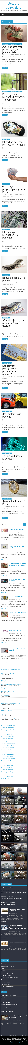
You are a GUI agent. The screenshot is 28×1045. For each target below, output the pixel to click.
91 (24, 803)
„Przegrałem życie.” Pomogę (12, 415)
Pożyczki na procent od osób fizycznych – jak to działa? (20, 855)
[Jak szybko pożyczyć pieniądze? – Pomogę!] (14, 121)
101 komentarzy (4, 559)
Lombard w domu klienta (16, 529)
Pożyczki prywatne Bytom (7, 776)
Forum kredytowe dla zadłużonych (9, 995)
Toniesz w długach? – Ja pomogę (13, 457)
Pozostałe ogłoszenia (7, 363)
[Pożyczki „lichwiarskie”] (7, 806)
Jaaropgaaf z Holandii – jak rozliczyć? (17, 649)
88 (12, 868)
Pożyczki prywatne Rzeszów (7, 765)
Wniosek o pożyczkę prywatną (8, 1006)
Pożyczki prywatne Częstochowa (8, 754)
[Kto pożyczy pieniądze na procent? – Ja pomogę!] (14, 345)
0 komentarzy (4, 541)
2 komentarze (4, 642)
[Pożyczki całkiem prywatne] (7, 871)
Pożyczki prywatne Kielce (7, 763)
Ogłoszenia (4, 378)
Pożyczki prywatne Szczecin (7, 738)
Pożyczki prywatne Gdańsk (7, 736)
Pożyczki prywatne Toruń (7, 760)
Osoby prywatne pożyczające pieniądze (17, 579)
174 (12, 822)
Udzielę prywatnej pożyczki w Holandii (10, 890)
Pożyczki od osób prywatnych (8, 148)
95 (11, 859)
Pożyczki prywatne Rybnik (16, 596)
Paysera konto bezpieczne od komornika (18, 1016)
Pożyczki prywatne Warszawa (8, 725)
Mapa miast (4, 1000)
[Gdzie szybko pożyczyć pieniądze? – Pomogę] (14, 166)
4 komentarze (4, 953)
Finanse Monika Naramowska (8, 691)
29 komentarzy (4, 938)
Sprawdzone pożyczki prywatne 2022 (7, 866)
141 (12, 803)
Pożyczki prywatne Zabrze (7, 769)
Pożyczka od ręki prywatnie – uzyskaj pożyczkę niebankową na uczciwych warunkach (8, 817)
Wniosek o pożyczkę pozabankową (9, 1004)
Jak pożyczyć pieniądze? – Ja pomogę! (10, 235)
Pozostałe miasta (5, 778)
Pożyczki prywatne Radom (7, 756)
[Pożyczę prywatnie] (20, 787)
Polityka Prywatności (6, 1002)
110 (12, 840)
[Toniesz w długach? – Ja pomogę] (14, 438)
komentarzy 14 (21, 506)
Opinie (2, 968)
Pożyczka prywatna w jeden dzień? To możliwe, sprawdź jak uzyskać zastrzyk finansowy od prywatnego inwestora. (7, 835)
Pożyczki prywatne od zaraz (8, 56)
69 (24, 850)
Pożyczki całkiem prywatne (6, 875)
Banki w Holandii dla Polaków (17, 942)
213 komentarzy (4, 575)
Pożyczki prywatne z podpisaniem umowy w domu (20, 847)
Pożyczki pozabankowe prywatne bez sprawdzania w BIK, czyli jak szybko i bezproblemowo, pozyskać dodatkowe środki (20, 871)
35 (24, 878)
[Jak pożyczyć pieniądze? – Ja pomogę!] (14, 211)
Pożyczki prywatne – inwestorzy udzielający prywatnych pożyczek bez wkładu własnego (20, 827)
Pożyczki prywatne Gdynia (7, 749)
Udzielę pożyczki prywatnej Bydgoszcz (17, 909)
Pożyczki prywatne (20, 811)
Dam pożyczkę (6, 44)
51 (25, 840)
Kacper (12, 54)
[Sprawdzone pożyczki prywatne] (7, 852)
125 (12, 850)
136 (12, 812)
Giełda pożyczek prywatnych (7, 966)
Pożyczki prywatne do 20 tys (17, 612)
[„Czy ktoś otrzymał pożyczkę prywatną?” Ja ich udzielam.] (14, 25)
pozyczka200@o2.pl (5, 695)
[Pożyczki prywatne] (20, 806)
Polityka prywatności (15, 1042)
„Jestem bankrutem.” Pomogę (13, 502)
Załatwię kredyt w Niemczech (8, 902)
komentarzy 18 (19, 282)
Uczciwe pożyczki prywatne (6, 847)
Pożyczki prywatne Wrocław (7, 732)
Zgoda (9, 1042)
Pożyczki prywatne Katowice (7, 747)
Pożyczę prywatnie (20, 792)
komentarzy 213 (19, 54)
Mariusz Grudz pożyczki (6, 677)
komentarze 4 (19, 240)
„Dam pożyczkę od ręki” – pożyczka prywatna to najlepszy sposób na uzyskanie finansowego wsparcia (21, 817)
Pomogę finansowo (5, 688)
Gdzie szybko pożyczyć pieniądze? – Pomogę (13, 189)
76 (25, 831)
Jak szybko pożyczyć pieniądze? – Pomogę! (13, 143)
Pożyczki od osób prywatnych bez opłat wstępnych (7, 828)
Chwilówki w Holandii (15, 630)
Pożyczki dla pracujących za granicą (9, 977)
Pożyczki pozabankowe (6, 979)
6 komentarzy (4, 921)
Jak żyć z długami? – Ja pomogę (13, 279)
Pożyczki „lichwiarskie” (5, 810)
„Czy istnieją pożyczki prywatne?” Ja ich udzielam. (13, 323)
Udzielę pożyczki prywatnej (16, 44)
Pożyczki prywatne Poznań (7, 730)
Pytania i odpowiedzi (6, 984)
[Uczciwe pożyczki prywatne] (7, 843)
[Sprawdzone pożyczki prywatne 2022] (7, 862)
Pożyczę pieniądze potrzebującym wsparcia (11, 684)
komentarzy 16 (19, 461)
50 (11, 878)
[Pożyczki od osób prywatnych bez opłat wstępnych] (7, 825)
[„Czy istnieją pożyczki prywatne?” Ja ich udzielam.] (14, 300)
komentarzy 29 (19, 194)
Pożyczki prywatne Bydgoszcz (8, 743)
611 (12, 794)
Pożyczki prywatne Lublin (7, 741)
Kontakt (3, 997)
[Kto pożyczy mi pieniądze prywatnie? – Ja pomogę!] (14, 73)
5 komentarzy (4, 608)
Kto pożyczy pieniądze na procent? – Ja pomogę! (9, 370)
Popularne (3, 970)
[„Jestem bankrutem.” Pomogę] (14, 480)
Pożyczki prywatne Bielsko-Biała (8, 774)
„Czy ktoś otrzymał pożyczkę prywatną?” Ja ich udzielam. (13, 49)
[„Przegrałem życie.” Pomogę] (14, 393)
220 (25, 794)
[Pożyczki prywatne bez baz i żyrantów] (20, 862)
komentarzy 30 (19, 102)
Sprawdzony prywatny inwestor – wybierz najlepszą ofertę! (7, 800)
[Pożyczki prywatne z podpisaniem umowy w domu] (20, 843)
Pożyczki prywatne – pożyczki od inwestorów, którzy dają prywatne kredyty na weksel (20, 836)
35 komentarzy (4, 592)
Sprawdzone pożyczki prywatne (7, 857)
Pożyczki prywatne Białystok (7, 745)
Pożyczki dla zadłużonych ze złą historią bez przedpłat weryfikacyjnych (17, 546)
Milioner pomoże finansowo (7, 673)
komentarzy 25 (19, 328)
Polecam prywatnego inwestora (8, 904)
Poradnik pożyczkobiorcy (7, 973)
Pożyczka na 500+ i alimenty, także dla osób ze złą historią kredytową (20, 800)
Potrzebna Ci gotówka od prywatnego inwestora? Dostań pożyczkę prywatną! (17, 927)
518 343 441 (4, 680)
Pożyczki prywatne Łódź (6, 734)
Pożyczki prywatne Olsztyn (7, 772)
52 (15, 859)
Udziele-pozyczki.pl (14, 5)
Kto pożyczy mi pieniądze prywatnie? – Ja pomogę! (13, 97)
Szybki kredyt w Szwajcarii (7, 896)
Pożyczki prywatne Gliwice (7, 767)
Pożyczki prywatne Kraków (7, 727)
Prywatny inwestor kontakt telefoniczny (10, 669)
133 (25, 822)
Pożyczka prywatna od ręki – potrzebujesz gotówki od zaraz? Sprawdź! (8, 790)
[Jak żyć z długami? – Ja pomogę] (14, 257)
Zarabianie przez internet (7, 1011)
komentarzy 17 (19, 419)
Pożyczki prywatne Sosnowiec (8, 758)
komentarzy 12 (19, 147)
